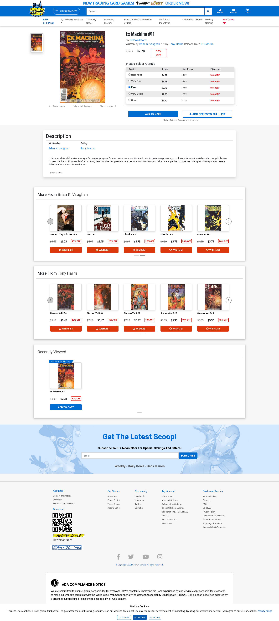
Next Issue (106, 106)
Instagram (139, 500)
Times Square (114, 504)
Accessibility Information (214, 527)
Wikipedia (57, 499)
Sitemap (206, 500)
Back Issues (156, 466)
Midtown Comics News (64, 503)
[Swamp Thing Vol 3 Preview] (66, 218)
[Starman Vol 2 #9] (213, 297)
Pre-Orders (167, 523)
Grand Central (114, 500)
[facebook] (118, 558)
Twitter (138, 504)
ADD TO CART (153, 114)
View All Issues (82, 106)
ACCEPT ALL (139, 617)
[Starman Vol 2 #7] (139, 297)
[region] (50, 221)
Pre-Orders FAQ (169, 519)
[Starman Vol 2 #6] (103, 297)
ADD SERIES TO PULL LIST (208, 114)
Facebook (139, 496)
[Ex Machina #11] (66, 375)
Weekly (119, 466)
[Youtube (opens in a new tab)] (146, 558)
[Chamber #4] (213, 218)
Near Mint (136, 74)
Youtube (139, 508)
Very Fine (136, 81)
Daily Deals (136, 466)
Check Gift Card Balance (173, 508)
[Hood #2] (103, 218)
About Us (58, 490)
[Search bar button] (208, 11)
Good (134, 100)
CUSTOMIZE (124, 617)
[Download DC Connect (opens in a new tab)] (73, 547)
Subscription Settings (172, 504)
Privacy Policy (209, 512)
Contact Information (62, 496)
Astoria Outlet (114, 508)
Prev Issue (58, 106)
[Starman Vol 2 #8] (176, 297)
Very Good (137, 93)
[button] (66, 11)
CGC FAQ (207, 508)
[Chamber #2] (139, 218)
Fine (133, 87)
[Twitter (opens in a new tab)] (131, 558)
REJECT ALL (155, 617)
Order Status (168, 496)
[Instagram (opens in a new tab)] (160, 558)
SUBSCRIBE (188, 455)
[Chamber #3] (176, 218)
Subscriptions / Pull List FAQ (175, 512)
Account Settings (170, 500)
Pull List (165, 515)
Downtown (113, 496)
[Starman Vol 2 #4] (66, 297)
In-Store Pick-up (210, 496)
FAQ (205, 504)
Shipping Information (212, 523)
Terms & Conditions (212, 519)
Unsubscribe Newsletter (214, 515)
